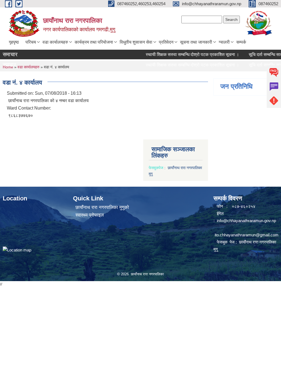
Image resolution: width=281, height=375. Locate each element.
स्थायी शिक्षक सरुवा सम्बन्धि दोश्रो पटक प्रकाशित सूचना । (187, 54)
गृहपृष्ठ (14, 42)
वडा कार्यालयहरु (55, 42)
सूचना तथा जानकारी (196, 42)
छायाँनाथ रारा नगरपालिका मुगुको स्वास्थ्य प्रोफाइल (102, 211)
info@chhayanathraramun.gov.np (246, 220)
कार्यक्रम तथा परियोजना (94, 42)
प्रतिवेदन (166, 42)
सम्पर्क (241, 42)
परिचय (31, 42)
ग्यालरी (224, 42)
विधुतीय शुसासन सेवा (136, 42)
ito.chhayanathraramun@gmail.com (247, 235)
